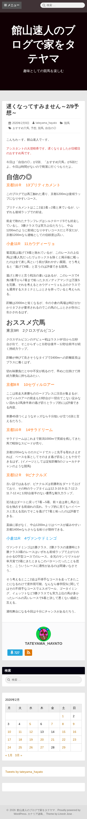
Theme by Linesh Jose (59, 813)
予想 (33, 128)
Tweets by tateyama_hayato (24, 771)
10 (9, 731)
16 (74, 731)
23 (74, 739)
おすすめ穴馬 (21, 128)
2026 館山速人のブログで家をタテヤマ (32, 810)
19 (31, 739)
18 (20, 739)
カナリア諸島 (36, 813)
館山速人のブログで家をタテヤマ (43, 44)
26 (31, 747)
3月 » (18, 755)
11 (20, 731)
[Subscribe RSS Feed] (28, 652)
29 (63, 747)
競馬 (67, 123)
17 (9, 739)
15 (63, 731)
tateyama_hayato (46, 122)
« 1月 (8, 755)
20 (42, 739)
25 (20, 747)
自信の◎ (50, 128)
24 (9, 747)
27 (42, 747)
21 (52, 739)
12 (31, 731)
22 (63, 739)
